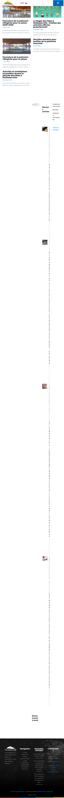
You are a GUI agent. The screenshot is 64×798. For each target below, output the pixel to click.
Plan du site (25, 769)
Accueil (25, 753)
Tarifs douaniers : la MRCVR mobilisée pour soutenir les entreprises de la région (49, 478)
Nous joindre (25, 767)
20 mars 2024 (37, 46)
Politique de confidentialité (45, 792)
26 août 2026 (49, 546)
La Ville (25, 761)
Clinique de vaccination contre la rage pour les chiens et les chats (49, 641)
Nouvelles (55, 110)
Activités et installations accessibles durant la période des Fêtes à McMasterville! (15, 75)
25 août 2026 (49, 697)
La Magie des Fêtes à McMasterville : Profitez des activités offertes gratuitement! (47, 24)
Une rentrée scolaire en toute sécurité (49, 192)
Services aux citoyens (25, 756)
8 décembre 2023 (7, 80)
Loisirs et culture (25, 759)
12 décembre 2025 (38, 29)
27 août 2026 (49, 373)
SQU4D (34, 795)
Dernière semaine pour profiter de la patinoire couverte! (44, 41)
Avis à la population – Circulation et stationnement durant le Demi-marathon (49, 308)
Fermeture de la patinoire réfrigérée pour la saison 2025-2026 (15, 23)
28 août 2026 (49, 230)
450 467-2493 (54, 767)
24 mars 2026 (6, 27)
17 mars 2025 (6, 62)
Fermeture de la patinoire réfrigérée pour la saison (15, 58)
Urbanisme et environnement (25, 764)
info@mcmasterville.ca (53, 773)
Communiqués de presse (49, 138)
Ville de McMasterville (18, 792)
